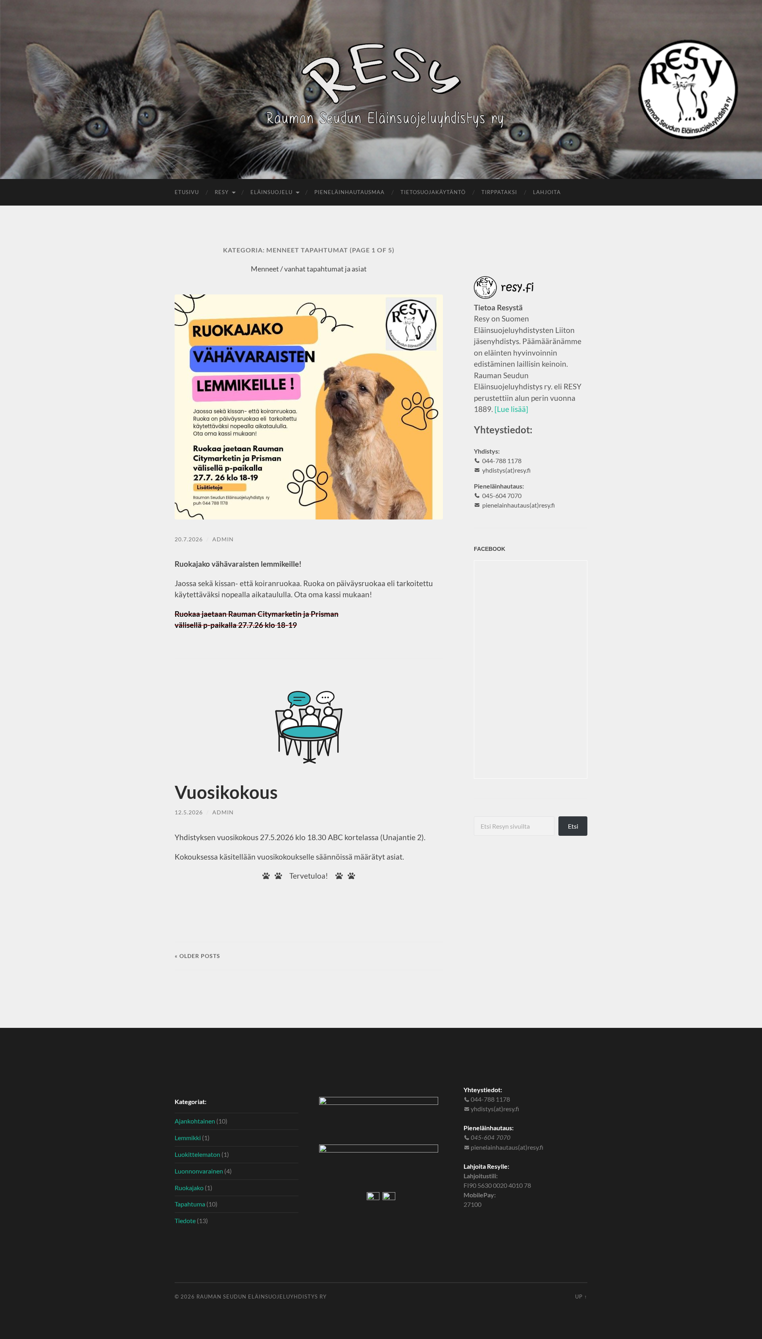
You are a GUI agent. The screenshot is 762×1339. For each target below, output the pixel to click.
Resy (222, 192)
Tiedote (185, 1220)
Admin (223, 539)
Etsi (573, 826)
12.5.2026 (189, 812)
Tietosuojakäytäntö (433, 192)
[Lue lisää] (511, 409)
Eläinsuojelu (271, 192)
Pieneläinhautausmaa (349, 192)
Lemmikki (188, 1137)
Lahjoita (547, 192)
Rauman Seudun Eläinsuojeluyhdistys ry (261, 1296)
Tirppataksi (499, 192)
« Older (197, 955)
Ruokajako (189, 1187)
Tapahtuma (190, 1204)
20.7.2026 (189, 539)
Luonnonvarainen (199, 1171)
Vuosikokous (226, 792)
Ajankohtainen (195, 1121)
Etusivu (187, 192)
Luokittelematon (197, 1154)
